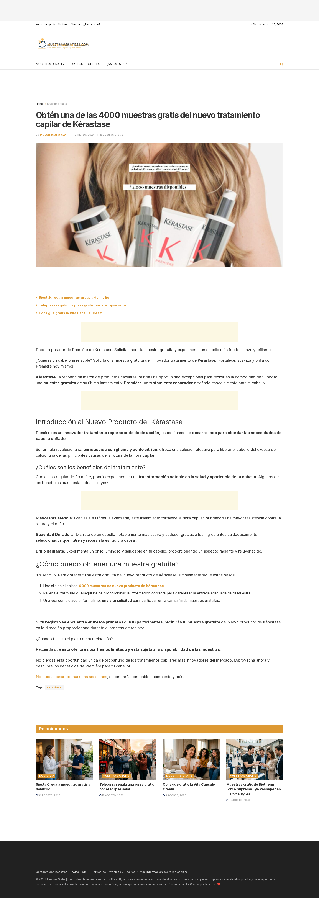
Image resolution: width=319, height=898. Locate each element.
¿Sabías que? (91, 24)
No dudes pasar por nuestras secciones (71, 676)
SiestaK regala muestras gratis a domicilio (74, 297)
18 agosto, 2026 (49, 795)
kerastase (54, 687)
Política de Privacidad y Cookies (113, 871)
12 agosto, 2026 (112, 795)
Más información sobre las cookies (164, 871)
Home (40, 103)
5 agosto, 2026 (175, 795)
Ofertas (76, 24)
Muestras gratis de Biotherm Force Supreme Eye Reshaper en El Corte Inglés (253, 789)
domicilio (46, 775)
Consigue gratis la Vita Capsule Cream (70, 313)
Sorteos (63, 24)
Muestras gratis (46, 24)
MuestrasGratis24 (53, 134)
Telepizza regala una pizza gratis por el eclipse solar (83, 305)
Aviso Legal (79, 871)
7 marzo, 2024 (85, 134)
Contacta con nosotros (51, 871)
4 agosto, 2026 (239, 799)
